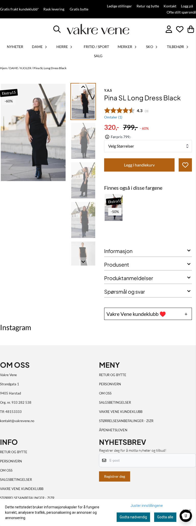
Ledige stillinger (119, 6)
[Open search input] (57, 29)
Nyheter (15, 46)
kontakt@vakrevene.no (17, 421)
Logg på (187, 6)
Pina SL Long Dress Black (50, 68)
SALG (98, 56)
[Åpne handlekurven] (191, 29)
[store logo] (98, 29)
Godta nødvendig (133, 517)
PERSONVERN (110, 384)
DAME (14, 68)
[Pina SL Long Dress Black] (33, 132)
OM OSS (105, 393)
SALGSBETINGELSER (115, 402)
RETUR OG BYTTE (112, 375)
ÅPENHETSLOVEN (113, 430)
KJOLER (26, 68)
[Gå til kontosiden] (169, 29)
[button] (185, 165)
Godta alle (165, 517)
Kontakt (170, 6)
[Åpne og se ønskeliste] (180, 29)
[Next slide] (83, 261)
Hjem (4, 68)
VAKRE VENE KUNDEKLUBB (120, 412)
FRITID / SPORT (96, 46)
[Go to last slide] (83, 87)
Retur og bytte (148, 6)
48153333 (13, 412)
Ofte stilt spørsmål (181, 12)
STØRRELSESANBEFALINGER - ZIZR (126, 421)
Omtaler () (113, 117)
